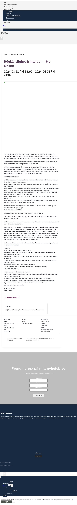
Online (23, 321)
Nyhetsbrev (9, 493)
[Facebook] (2, 34)
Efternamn (38, 388)
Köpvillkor (10, 465)
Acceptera (6, 502)
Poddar (8, 13)
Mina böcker (6, 483)
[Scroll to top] (1, 474)
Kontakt (7, 22)
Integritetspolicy (3, 465)
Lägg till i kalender (12, 297)
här (72, 499)
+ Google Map (29, 323)
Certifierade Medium (13, 15)
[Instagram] (5, 34)
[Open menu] (1, 38)
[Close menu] (0, 477)
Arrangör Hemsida (45, 331)
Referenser (10, 18)
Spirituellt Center (45, 321)
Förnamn (38, 383)
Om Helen (9, 11)
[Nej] (13, 502)
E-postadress (38, 378)
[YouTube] (7, 34)
